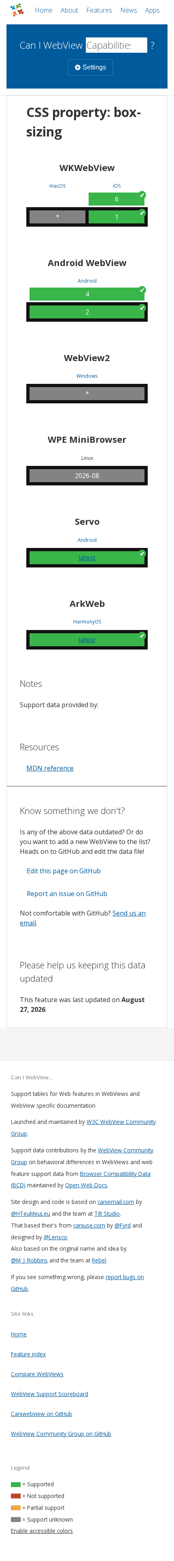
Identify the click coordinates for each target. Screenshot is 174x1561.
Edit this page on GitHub (64, 870)
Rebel (99, 1260)
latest (87, 557)
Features (99, 10)
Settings (94, 67)
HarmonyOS (87, 622)
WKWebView (87, 167)
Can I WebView (51, 45)
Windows (87, 376)
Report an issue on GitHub (67, 893)
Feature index (28, 1354)
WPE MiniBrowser (87, 439)
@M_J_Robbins (29, 1260)
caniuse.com (89, 1225)
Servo (87, 521)
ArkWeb (87, 603)
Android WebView (87, 262)
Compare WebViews (37, 1374)
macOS (57, 186)
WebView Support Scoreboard (49, 1394)
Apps (152, 10)
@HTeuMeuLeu (30, 1213)
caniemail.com (116, 1202)
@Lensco (55, 1237)
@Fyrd (123, 1225)
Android (87, 281)
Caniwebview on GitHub (41, 1414)
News (128, 10)
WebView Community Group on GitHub (61, 1434)
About (69, 10)
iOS (117, 186)
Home (44, 10)
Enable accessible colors (42, 1531)
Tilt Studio (107, 1213)
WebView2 (87, 357)
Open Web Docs (86, 1185)
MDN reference (50, 768)
